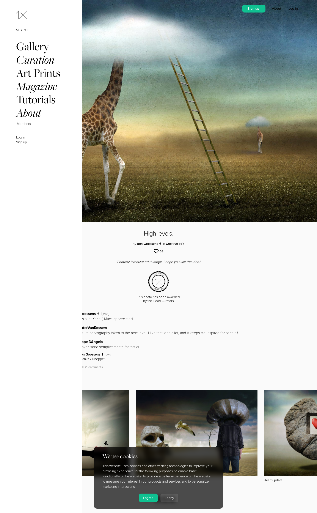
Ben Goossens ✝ (149, 244)
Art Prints (38, 73)
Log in (20, 137)
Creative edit (175, 244)
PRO (105, 314)
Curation (35, 60)
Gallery (32, 46)
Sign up (21, 142)
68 (161, 251)
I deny (169, 498)
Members (24, 124)
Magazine (36, 86)
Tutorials (35, 99)
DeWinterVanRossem (89, 328)
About (28, 113)
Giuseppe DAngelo (87, 342)
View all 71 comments (87, 367)
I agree (148, 498)
